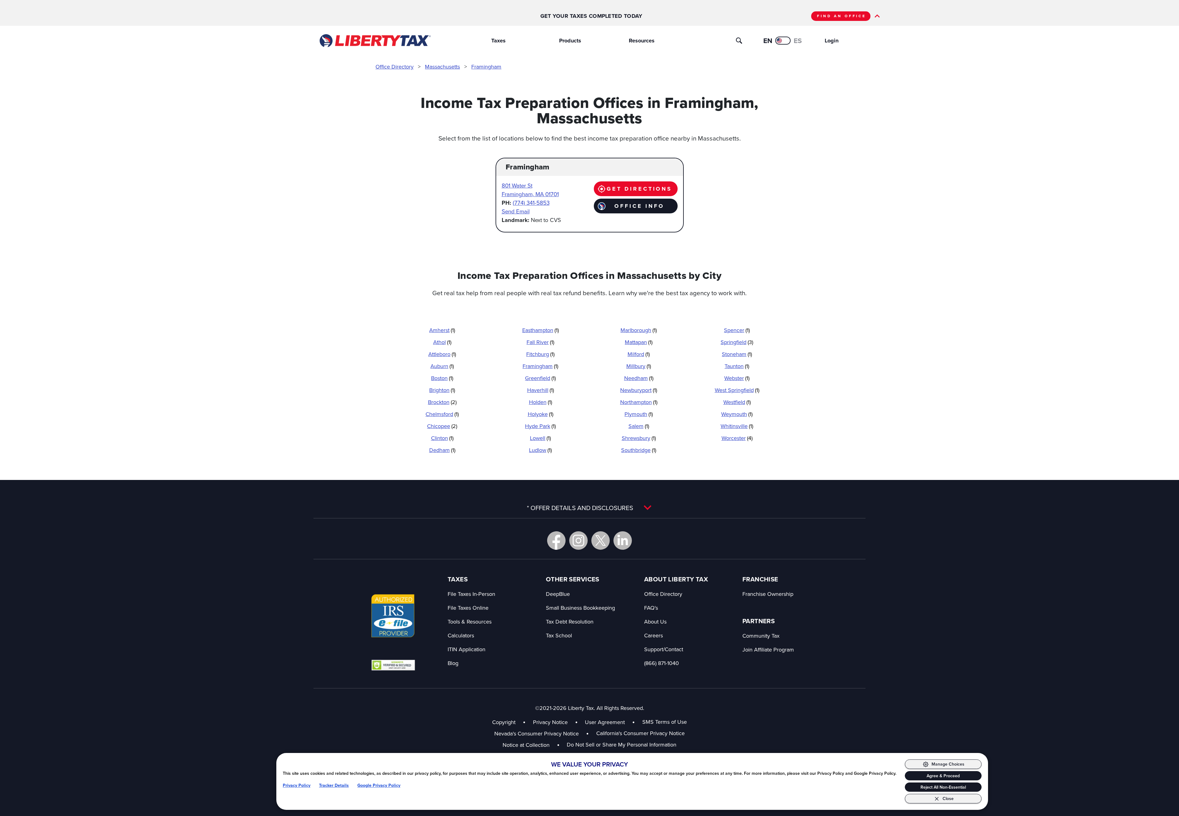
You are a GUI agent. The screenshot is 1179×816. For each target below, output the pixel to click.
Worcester (737, 438)
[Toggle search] (739, 41)
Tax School (559, 635)
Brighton (442, 390)
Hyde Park (540, 426)
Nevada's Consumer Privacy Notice (541, 733)
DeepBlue (558, 594)
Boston (442, 378)
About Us (655, 621)
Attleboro (442, 354)
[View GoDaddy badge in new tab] (393, 664)
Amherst (442, 330)
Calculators (461, 635)
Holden (540, 402)
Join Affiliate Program (768, 649)
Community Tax (761, 636)
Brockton (442, 402)
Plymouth (639, 414)
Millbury (638, 366)
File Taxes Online (468, 608)
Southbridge (638, 450)
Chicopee (442, 426)
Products (570, 41)
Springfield (737, 342)
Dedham (442, 450)
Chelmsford (442, 414)
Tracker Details (334, 785)
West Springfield (737, 390)
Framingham (486, 66)
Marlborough (639, 330)
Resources (642, 41)
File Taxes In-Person (471, 594)
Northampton (638, 402)
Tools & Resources (470, 621)
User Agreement (605, 722)
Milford (639, 354)
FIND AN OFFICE (841, 16)
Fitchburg (540, 354)
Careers (653, 635)
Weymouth (737, 414)
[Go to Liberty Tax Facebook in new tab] (556, 540)
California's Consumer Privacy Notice (640, 733)
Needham (638, 378)
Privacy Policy (296, 785)
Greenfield (540, 378)
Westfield (737, 402)
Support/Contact (663, 649)
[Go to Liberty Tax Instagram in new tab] (578, 540)
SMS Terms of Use (664, 722)
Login (832, 41)
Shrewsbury (639, 438)
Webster (736, 378)
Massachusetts (442, 66)
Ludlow (540, 450)
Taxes (498, 41)
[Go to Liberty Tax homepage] (374, 40)
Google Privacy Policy (378, 785)
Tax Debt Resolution (569, 621)
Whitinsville (737, 426)
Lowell (540, 438)
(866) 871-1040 (661, 663)
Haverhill (540, 390)
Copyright (504, 722)
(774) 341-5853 (531, 203)
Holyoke (540, 414)
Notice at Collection (531, 745)
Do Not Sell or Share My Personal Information (621, 744)
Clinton (442, 438)
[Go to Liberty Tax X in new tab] (600, 540)
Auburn (442, 366)
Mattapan (638, 342)
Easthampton (540, 330)
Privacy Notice (550, 722)
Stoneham (737, 354)
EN (767, 41)
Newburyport (638, 390)
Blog (453, 663)
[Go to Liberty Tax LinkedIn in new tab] (622, 540)
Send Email (516, 211)
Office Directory (394, 66)
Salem (638, 426)
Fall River (540, 342)
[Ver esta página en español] (783, 41)
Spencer (737, 330)
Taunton (737, 366)
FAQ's (651, 608)
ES (798, 41)
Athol (442, 342)
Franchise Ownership (767, 594)
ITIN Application (466, 649)
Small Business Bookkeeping (580, 608)
